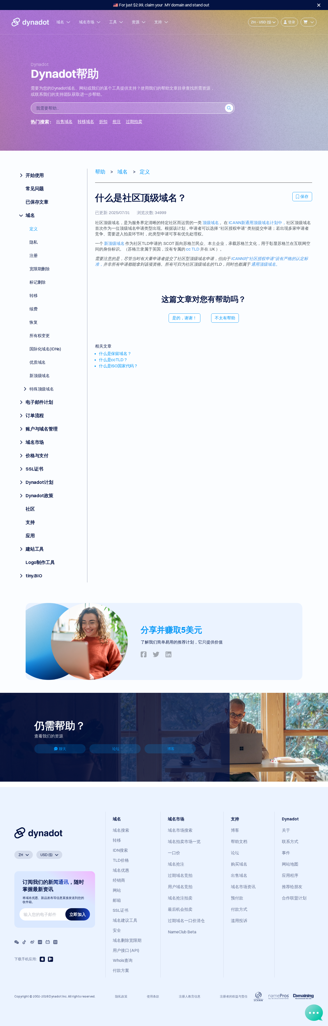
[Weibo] (32, 942)
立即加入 (77, 914)
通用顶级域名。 (265, 264)
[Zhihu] (55, 942)
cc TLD (192, 249)
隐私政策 (121, 996)
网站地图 (290, 864)
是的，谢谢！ (184, 317)
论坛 (115, 748)
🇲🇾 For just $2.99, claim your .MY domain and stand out (161, 4)
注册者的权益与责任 (234, 996)
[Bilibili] (48, 942)
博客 (171, 748)
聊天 (62, 748)
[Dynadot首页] (30, 22)
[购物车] (308, 22)
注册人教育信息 (189, 996)
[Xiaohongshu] (40, 942)
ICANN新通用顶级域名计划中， (257, 222)
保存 (304, 196)
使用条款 (153, 996)
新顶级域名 (114, 243)
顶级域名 (210, 222)
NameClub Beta (182, 931)
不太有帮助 (225, 317)
